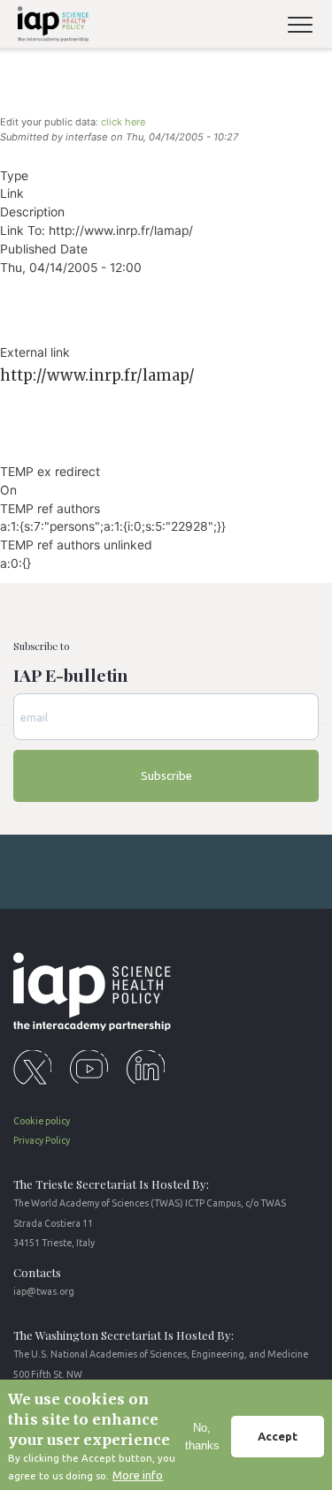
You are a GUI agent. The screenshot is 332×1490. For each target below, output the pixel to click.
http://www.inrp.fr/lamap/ (97, 375)
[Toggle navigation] (307, 27)
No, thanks (202, 1436)
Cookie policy (41, 1121)
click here (123, 122)
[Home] (50, 27)
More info (137, 1475)
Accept (277, 1436)
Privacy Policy (41, 1140)
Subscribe (166, 775)
